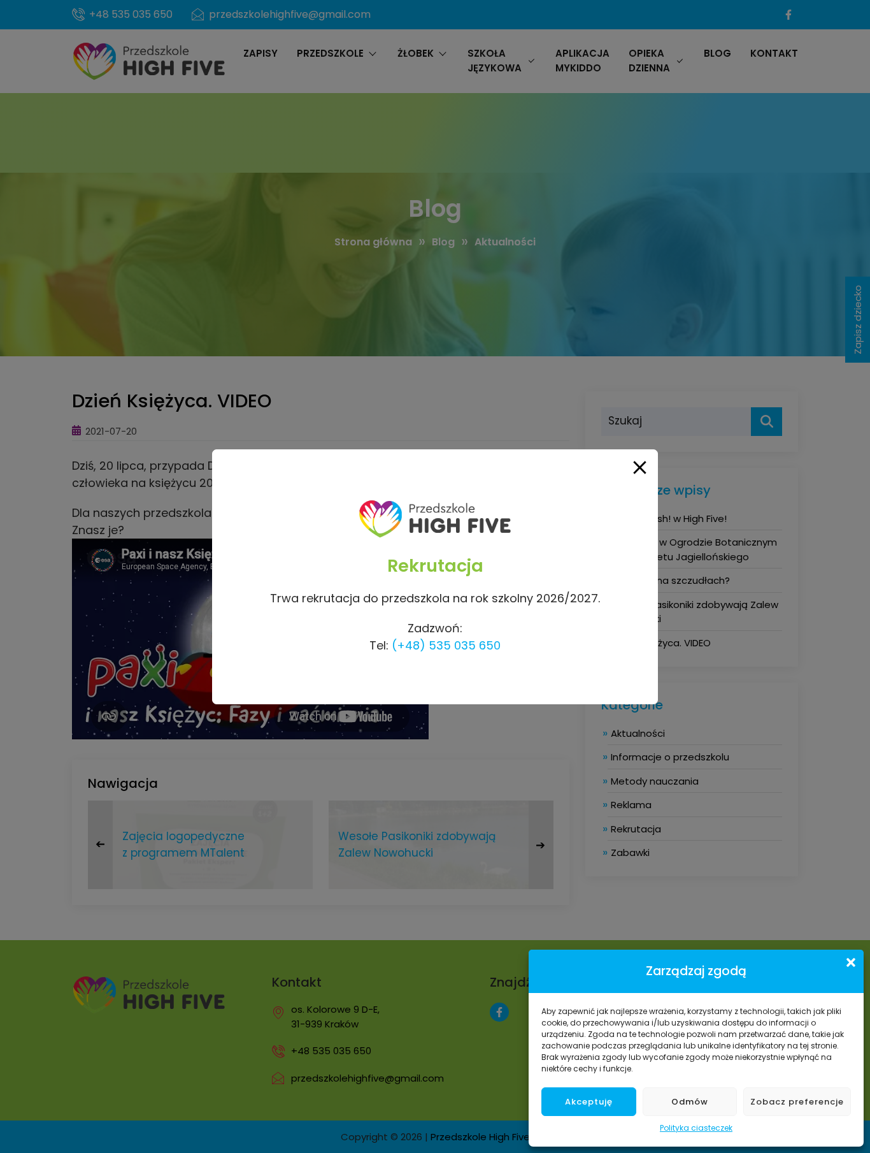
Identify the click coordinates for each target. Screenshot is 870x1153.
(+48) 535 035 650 (446, 645)
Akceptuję (589, 1102)
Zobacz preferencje (797, 1102)
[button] (851, 962)
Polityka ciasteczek (696, 1127)
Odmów (689, 1102)
